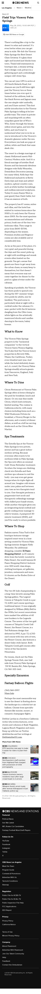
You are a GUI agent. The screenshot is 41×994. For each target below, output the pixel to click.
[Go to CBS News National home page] (20, 3)
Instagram (6, 848)
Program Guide (8, 870)
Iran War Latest (8, 823)
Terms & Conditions (10, 881)
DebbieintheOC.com (12, 737)
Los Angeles (7, 8)
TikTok (4, 852)
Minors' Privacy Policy (10, 936)
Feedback (6, 961)
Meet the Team (8, 866)
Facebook (6, 844)
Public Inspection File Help (13, 903)
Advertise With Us (9, 877)
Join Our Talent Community (13, 954)
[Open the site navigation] (7, 3)
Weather (28, 8)
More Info (9, 693)
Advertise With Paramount (12, 950)
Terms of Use (7, 932)
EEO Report (7, 910)
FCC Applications (9, 906)
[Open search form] (38, 3)
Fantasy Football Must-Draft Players (16, 830)
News (19, 8)
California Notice (9, 924)
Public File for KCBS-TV (11, 895)
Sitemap (5, 885)
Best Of (5, 14)
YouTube (5, 841)
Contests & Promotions (11, 874)
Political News (7, 819)
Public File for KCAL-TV (11, 899)
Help (4, 957)
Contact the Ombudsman (12, 965)
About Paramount (9, 946)
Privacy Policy (7, 921)
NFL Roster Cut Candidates (13, 826)
